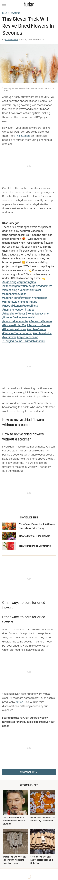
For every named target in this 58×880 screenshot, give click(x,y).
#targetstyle (9, 302)
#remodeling (9, 290)
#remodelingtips (27, 302)
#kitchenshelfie (42, 333)
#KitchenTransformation (16, 298)
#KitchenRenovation (14, 294)
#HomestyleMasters (14, 329)
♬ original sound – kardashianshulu (23, 341)
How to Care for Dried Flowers (34, 536)
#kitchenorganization (15, 286)
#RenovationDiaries (38, 325)
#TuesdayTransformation (17, 333)
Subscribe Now (27, 772)
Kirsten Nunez (11, 40)
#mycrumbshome (27, 337)
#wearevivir (28, 317)
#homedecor (39, 298)
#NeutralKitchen (12, 306)
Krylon (19, 702)
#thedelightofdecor (13, 313)
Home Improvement (11, 13)
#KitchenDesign (36, 329)
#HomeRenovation (13, 309)
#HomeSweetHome (37, 313)
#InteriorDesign (11, 317)
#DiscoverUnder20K (14, 325)
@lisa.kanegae (10, 223)
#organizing (9, 282)
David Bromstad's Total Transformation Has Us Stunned (14, 821)
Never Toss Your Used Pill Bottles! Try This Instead (42, 819)
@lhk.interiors (22, 136)
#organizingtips (26, 282)
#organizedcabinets (40, 286)
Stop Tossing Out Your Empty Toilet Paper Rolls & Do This (41, 860)
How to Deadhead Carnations (35, 546)
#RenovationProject (29, 290)
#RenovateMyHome (40, 321)
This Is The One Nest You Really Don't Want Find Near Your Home (14, 860)
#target (29, 309)
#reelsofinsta (30, 306)
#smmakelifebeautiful (15, 321)
